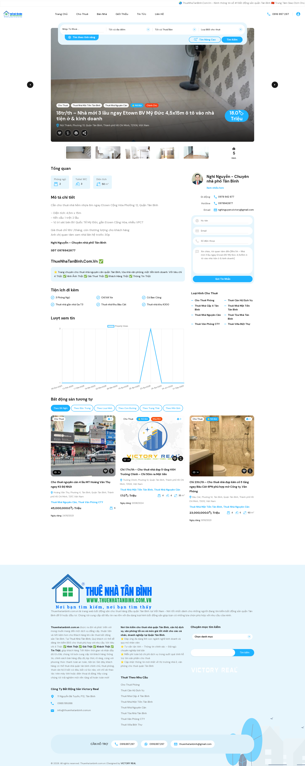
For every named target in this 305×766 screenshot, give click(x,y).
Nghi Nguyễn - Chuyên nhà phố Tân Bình (228, 179)
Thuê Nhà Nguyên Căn (116, 105)
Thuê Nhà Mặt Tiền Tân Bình (86, 105)
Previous (30, 85)
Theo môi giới (173, 408)
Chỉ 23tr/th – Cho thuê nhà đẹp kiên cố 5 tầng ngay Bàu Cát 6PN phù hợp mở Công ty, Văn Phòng (219, 486)
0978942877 (225, 203)
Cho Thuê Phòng (204, 300)
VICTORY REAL (128, 763)
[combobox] (129, 29)
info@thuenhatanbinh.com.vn (74, 710)
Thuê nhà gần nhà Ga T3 (69, 304)
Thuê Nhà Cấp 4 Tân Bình (135, 696)
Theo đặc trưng (82, 408)
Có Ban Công (154, 297)
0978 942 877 (226, 196)
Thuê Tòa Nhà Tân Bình (134, 713)
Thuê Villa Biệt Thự (239, 324)
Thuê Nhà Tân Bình (80, 638)
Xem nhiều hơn (215, 187)
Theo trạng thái (150, 408)
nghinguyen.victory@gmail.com (236, 209)
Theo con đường (127, 408)
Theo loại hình (104, 408)
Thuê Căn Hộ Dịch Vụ (240, 300)
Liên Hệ (159, 14)
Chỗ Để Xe (107, 297)
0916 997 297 (280, 14)
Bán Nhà (102, 14)
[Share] (84, 133)
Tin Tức (141, 14)
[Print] (76, 133)
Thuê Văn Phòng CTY (207, 324)
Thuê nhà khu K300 (158, 304)
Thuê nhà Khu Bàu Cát (113, 304)
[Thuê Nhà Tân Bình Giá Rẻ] (12, 14)
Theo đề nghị (61, 408)
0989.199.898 (64, 703)
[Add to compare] (68, 133)
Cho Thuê (82, 14)
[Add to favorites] (59, 133)
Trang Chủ (61, 14)
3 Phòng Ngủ (63, 297)
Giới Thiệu (122, 14)
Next (275, 85)
